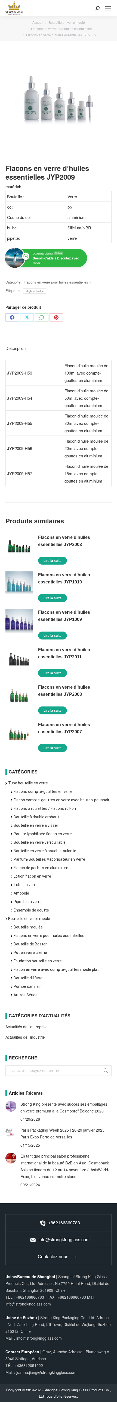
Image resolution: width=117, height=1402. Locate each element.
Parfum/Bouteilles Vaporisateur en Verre (49, 859)
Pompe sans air (27, 986)
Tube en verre (26, 885)
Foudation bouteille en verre (38, 961)
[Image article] (10, 1106)
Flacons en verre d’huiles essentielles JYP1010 (64, 578)
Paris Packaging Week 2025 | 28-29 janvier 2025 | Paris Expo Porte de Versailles (63, 1133)
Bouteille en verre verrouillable (40, 842)
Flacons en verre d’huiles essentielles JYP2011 (64, 653)
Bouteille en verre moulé (29, 918)
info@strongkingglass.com (64, 1239)
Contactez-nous (53, 1256)
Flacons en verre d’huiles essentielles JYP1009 (64, 616)
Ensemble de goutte (31, 910)
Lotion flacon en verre (32, 876)
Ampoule (21, 893)
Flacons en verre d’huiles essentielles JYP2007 (64, 728)
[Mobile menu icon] (108, 8)
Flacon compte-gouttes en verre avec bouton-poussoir (61, 800)
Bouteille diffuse (28, 978)
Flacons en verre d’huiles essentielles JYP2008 (64, 691)
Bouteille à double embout (36, 817)
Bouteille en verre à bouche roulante (45, 851)
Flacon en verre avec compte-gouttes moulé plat (56, 969)
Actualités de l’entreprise (26, 1026)
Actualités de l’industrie (25, 1037)
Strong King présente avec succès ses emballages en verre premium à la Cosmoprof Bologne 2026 (63, 1107)
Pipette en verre (28, 901)
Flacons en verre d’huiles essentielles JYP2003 (64, 541)
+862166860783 (64, 1222)
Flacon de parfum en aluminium (41, 868)
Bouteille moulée (28, 927)
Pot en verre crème (30, 952)
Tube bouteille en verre (28, 783)
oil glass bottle (34, 291)
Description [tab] (15, 348)
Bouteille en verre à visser (36, 825)
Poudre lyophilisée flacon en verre (43, 834)
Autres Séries (26, 995)
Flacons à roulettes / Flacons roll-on (45, 808)
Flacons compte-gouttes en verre (43, 791)
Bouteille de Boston (31, 944)
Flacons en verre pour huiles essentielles (56, 282)
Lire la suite (52, 561)
